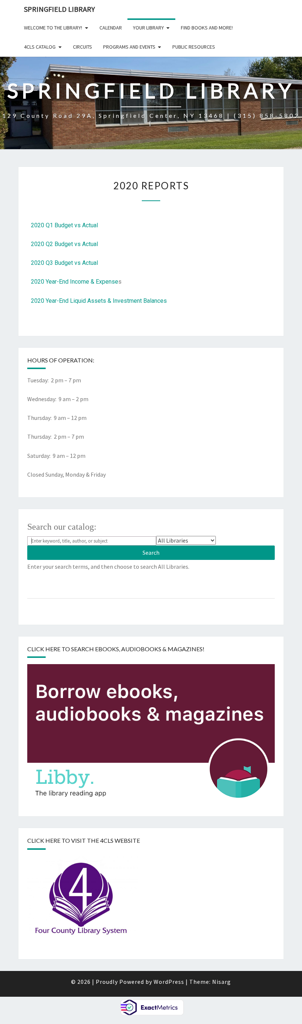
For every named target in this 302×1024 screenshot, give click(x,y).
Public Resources (193, 46)
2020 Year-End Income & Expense (74, 281)
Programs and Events (129, 46)
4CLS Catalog (40, 46)
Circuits (82, 46)
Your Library (148, 27)
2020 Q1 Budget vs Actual (64, 225)
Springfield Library (59, 9)
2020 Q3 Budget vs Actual (64, 262)
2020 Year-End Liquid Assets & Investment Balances (99, 300)
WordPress (169, 981)
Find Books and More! (207, 27)
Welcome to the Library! (53, 27)
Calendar (110, 27)
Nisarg (221, 981)
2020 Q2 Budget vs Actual (64, 244)
